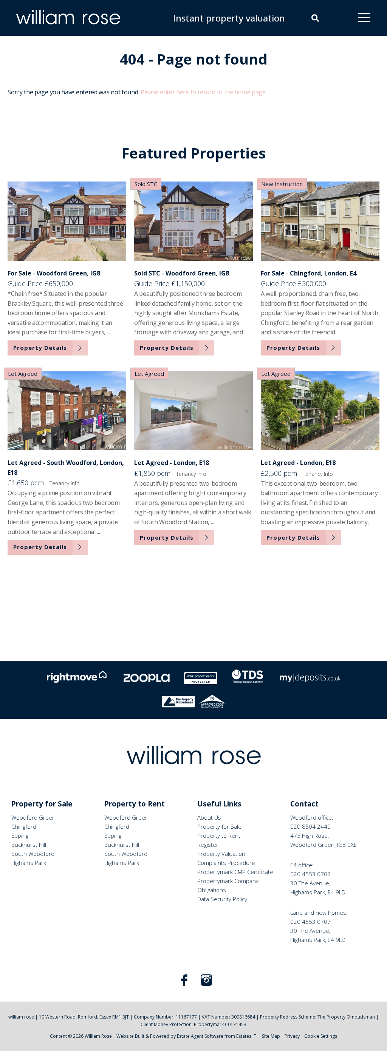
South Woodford (32, 853)
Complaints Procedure (226, 862)
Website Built (130, 1036)
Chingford (23, 826)
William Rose (98, 1036)
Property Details (40, 347)
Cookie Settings (320, 1036)
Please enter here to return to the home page (203, 92)
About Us (209, 817)
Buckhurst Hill (28, 844)
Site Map (271, 1036)
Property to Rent (218, 835)
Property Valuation (221, 853)
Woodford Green (33, 817)
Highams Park (28, 862)
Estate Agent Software (200, 1036)
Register (207, 844)
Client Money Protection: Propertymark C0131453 (193, 1024)
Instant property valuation (229, 18)
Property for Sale (219, 826)
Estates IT (246, 1036)
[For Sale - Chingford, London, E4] (320, 221)
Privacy (292, 1036)
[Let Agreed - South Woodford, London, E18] (67, 410)
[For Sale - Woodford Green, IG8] (67, 221)
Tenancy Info (65, 483)
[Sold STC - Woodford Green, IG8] (193, 221)
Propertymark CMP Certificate (235, 872)
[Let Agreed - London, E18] (193, 410)
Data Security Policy (222, 899)
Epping (19, 835)
